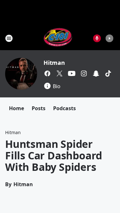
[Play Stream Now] (109, 38)
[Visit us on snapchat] (96, 73)
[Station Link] (58, 38)
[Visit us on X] (59, 73)
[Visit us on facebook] (47, 73)
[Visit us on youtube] (72, 73)
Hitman (54, 62)
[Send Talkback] (97, 38)
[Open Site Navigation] (9, 38)
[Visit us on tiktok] (108, 73)
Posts (38, 108)
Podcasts (64, 108)
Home (16, 108)
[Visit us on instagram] (84, 73)
